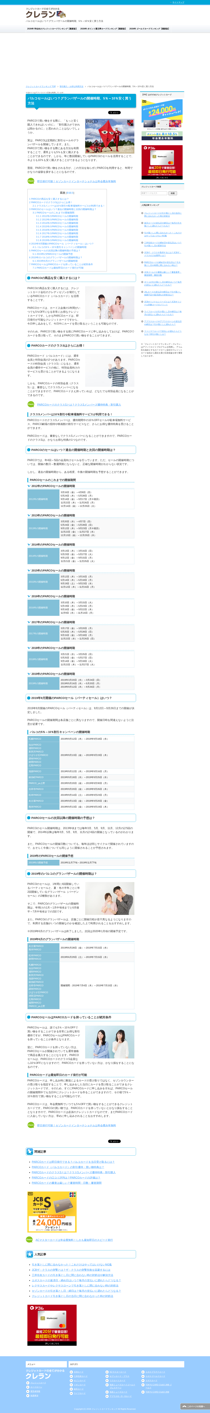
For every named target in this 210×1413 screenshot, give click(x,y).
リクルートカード (117, 1380)
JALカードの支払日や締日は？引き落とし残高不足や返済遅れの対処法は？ (162, 293)
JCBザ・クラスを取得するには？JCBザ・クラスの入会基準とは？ (162, 254)
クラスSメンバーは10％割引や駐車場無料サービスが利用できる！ (69, 205)
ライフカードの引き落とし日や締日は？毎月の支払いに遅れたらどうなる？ (163, 313)
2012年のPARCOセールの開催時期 (57, 216)
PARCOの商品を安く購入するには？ (49, 199)
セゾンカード (80, 1380)
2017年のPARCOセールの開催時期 (57, 233)
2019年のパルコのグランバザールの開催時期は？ (55, 257)
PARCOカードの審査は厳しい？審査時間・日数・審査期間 (67, 1182)
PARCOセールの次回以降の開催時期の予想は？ (54, 250)
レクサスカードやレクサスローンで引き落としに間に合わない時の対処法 (75, 1285)
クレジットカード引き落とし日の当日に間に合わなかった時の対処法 (72, 1296)
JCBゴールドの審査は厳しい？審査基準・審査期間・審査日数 (162, 273)
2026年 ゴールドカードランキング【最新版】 (149, 29)
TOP (41, 86)
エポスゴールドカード (155, 1376)
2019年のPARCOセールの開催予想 (53, 254)
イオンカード (80, 1385)
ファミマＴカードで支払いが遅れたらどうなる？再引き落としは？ (163, 332)
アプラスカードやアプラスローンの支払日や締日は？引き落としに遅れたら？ (163, 323)
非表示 (70, 192)
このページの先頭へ (196, 1406)
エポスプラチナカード (155, 1372)
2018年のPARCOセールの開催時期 (57, 236)
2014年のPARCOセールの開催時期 (57, 223)
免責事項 (34, 1395)
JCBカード (79, 1372)
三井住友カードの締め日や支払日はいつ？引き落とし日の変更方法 (163, 244)
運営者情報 (35, 1391)
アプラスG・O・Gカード (121, 1396)
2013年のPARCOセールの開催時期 (57, 219)
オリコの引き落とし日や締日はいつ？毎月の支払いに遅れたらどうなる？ (163, 283)
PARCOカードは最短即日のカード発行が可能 (58, 267)
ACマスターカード (118, 1372)
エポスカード (151, 1380)
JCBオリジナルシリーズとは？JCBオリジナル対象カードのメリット (162, 303)
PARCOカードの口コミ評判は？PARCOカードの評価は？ (66, 1177)
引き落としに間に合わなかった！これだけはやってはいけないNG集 (72, 1264)
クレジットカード (38, 1383)
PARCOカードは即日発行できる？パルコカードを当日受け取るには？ (73, 1161)
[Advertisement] (105, 60)
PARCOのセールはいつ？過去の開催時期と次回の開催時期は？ (62, 209)
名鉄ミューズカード (118, 1392)
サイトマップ (178, 2)
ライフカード (80, 1393)
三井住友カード (81, 1376)
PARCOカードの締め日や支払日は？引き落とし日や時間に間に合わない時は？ (162, 263)
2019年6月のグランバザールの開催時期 (55, 261)
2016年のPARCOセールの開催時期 (57, 230)
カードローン (36, 1387)
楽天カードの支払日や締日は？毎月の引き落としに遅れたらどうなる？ (163, 224)
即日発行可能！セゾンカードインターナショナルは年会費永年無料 (76, 181)
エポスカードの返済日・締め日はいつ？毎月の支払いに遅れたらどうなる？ (76, 1280)
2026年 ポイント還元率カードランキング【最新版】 (103, 29)
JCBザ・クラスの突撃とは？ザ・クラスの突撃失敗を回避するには (71, 1269)
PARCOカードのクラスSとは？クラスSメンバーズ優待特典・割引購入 (79, 404)
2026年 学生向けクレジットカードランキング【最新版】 (52, 29)
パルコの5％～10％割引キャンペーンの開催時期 (59, 247)
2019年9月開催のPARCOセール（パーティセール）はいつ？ (61, 243)
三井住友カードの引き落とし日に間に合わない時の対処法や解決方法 (72, 1275)
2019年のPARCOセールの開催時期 (57, 240)
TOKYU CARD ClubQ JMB (157, 1392)
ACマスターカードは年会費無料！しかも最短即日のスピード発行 (74, 1240)
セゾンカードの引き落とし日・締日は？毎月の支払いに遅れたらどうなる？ (76, 1290)
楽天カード (79, 1389)
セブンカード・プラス (119, 1376)
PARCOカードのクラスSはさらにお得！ (51, 202)
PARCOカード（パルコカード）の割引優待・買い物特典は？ (68, 1167)
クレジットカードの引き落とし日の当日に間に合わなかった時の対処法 (163, 214)
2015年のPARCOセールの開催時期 (57, 226)
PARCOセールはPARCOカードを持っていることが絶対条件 (61, 264)
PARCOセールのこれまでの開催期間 (53, 212)
